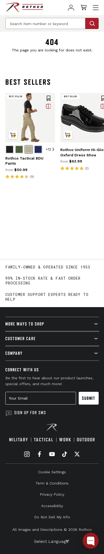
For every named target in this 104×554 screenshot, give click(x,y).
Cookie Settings (52, 472)
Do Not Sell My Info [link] (52, 517)
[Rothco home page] (24, 8)
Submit (88, 398)
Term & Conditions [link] (52, 483)
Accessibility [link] (52, 506)
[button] (48, 99)
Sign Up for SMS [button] (30, 412)
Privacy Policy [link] (52, 494)
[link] (71, 8)
